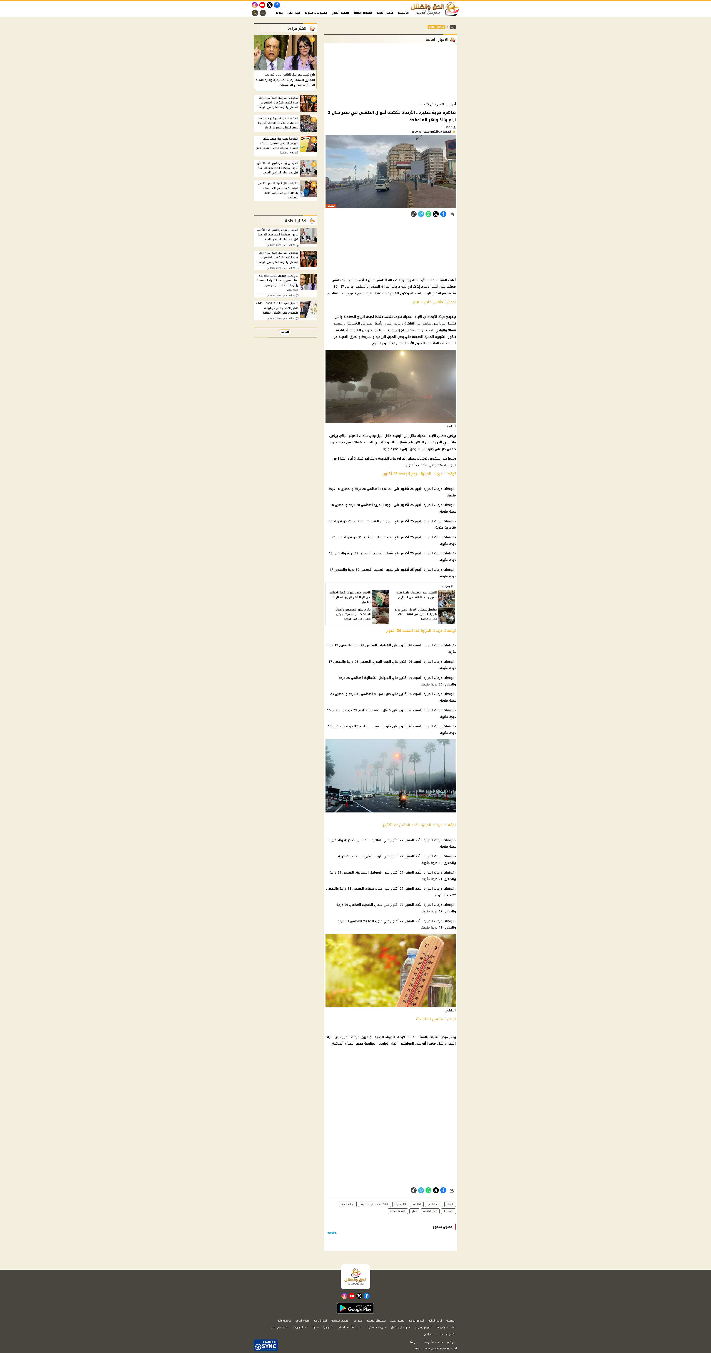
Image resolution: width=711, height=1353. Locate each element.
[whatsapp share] (428, 214)
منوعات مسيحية (339, 1320)
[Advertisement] (391, 73)
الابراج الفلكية (447, 1334)
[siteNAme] (435, 9)
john (449, 127)
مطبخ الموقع (303, 1320)
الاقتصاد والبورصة (445, 1327)
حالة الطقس (434, 1204)
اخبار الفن (293, 12)
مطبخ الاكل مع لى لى (350, 1327)
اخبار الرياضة (320, 1320)
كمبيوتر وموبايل (423, 1327)
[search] (255, 13)
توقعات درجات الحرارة (438, 489)
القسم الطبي (340, 12)
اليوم (418, 489)
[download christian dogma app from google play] (355, 1308)
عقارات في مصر (280, 1327)
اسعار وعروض (300, 1327)
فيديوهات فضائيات (377, 1327)
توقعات (448, 521)
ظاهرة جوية (401, 1204)
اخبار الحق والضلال (400, 1327)
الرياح (414, 1211)
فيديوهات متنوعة (315, 12)
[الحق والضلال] (453, 27)
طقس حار (448, 1211)
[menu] (262, 13)
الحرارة (428, 710)
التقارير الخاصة (362, 12)
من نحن (451, 1342)
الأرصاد (450, 1204)
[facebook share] (443, 214)
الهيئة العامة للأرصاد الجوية (374, 1204)
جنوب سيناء (384, 537)
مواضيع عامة (284, 1320)
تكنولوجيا (328, 1327)
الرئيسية (403, 12)
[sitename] (355, 1277)
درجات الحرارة (432, 521)
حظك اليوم (430, 1334)
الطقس (417, 1204)
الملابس (383, 1043)
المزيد (285, 332)
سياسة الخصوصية (433, 1342)
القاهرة (387, 489)
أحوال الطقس (430, 1211)
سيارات (315, 1327)
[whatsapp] (414, 214)
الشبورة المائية (397, 1211)
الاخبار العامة (385, 12)
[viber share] (421, 214)
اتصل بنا (414, 1342)
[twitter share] (436, 214)
